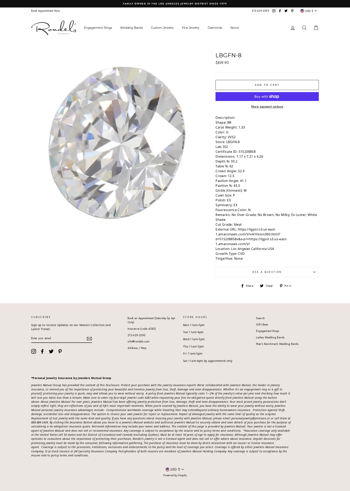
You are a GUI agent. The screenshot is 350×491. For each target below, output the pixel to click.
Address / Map (137, 348)
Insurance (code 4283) (142, 329)
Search (260, 318)
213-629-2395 (137, 335)
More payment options (267, 106)
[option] (175, 3)
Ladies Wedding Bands (270, 337)
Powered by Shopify (175, 475)
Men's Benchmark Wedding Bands (277, 344)
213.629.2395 (260, 11)
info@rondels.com (138, 341)
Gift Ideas (262, 324)
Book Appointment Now (45, 11)
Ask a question (267, 272)
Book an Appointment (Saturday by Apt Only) (151, 320)
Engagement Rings (267, 331)
